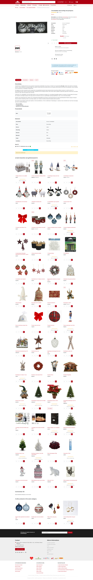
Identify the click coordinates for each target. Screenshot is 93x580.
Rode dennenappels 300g (52, 453)
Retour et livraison (50, 547)
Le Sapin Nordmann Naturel (63, 564)
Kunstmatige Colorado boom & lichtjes (38, 400)
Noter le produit (31, 149)
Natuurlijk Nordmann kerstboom (69, 427)
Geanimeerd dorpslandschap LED (22, 351)
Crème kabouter (18, 302)
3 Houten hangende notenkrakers (69, 227)
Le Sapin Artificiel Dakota (62, 568)
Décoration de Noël (18, 564)
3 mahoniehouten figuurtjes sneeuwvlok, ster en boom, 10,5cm (22, 254)
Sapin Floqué (38, 569)
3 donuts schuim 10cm (67, 201)
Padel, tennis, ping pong (51, 516)
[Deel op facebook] (54, 59)
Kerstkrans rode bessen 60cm (36, 374)
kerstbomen (54, 19)
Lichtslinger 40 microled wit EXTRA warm (37, 428)
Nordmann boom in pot (20, 453)
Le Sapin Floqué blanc (62, 566)
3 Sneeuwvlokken (50, 253)
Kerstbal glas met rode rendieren (37, 516)
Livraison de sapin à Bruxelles (33, 575)
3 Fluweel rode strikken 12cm (21, 227)
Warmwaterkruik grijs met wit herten (38, 480)
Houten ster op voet (35, 351)
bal (75, 17)
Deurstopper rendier (67, 302)
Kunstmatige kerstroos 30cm (52, 400)
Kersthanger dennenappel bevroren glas (53, 352)
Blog (48, 552)
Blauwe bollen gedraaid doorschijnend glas (22, 517)
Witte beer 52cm (50, 480)
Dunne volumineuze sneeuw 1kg (21, 325)
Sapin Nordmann (39, 564)
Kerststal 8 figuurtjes (67, 374)
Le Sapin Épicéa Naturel (62, 571)
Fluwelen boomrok (50, 325)
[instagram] (20, 552)
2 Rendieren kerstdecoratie (36, 201)
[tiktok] (24, 552)
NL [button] (65, 2)
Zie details (50, 408)
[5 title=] (77, 147)
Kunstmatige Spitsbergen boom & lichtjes (69, 401)
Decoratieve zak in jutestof (36, 302)
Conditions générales (51, 542)
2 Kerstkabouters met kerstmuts (21, 201)
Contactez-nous (19, 549)
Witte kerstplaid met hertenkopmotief (70, 480)
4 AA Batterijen (66, 253)
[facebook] (16, 552)
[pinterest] (18, 552)
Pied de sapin (17, 571)
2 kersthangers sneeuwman (68, 175)
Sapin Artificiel (39, 568)
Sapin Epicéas (39, 566)
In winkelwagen (67, 43)
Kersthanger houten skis (67, 351)
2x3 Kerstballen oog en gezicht (53, 201)
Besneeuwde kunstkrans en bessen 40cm (53, 280)
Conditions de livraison (51, 544)
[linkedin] (26, 552)
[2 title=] (73, 147)
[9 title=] (72, 231)
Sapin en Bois (38, 571)
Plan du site (49, 550)
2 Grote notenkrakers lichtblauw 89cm (38, 175)
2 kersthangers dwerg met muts (53, 175)
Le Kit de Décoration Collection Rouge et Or (66, 569)
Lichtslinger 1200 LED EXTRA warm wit (22, 428)
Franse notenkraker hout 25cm (69, 325)
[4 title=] (75, 147)
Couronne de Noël (39, 572)
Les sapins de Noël (40, 562)
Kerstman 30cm (50, 374)
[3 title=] (74, 147)
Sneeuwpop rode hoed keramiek (21, 480)
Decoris (52, 14)
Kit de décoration (18, 569)
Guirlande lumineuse (18, 568)
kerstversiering (65, 17)
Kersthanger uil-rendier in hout (21, 374)
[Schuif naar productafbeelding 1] (17, 48)
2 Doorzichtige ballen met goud (69, 516)
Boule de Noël (17, 566)
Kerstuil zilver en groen (20, 400)
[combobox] (38, 2)
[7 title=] (71, 231)
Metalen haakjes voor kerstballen (53, 427)
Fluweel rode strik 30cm (35, 325)
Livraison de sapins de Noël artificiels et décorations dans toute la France (52, 575)
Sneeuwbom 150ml (66, 453)
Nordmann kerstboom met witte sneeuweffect (37, 454)
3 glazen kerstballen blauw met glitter (54, 227)
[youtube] (22, 552)
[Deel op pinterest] (56, 59)
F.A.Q (48, 545)
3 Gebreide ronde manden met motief (38, 227)
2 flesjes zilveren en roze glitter (21, 175)
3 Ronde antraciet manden (36, 253)
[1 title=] (71, 147)
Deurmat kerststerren (51, 302)
